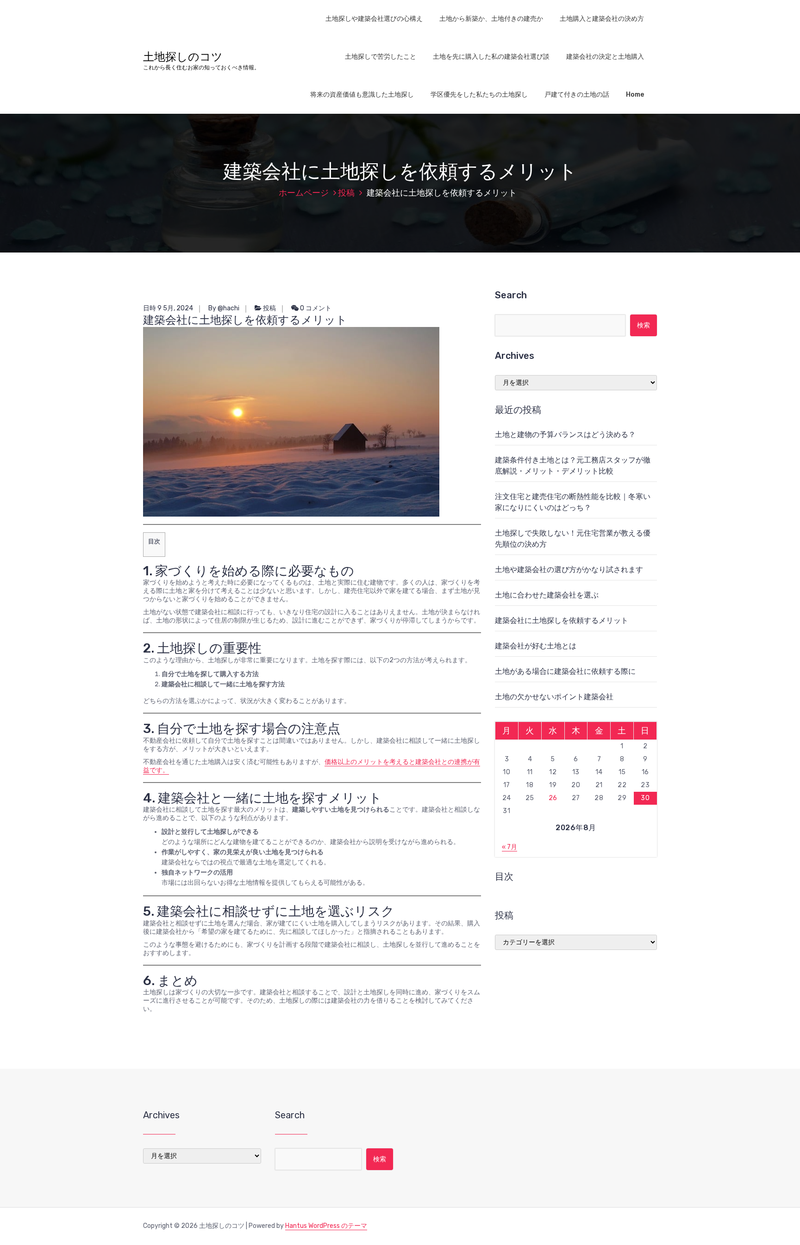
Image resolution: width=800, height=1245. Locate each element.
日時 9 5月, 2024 (168, 308)
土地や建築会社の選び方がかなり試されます (569, 569)
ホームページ (304, 193)
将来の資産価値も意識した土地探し (362, 95)
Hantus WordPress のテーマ (326, 1226)
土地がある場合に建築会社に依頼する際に (565, 671)
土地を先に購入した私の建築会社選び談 (491, 57)
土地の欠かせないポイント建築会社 (554, 696)
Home (635, 95)
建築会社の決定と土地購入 (605, 57)
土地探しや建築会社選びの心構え (374, 19)
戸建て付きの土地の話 (576, 95)
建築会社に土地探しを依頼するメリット (561, 620)
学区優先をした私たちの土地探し (479, 95)
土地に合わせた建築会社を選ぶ (547, 595)
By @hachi (223, 308)
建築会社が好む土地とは (535, 645)
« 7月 (509, 847)
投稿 (346, 193)
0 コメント (315, 308)
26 (553, 798)
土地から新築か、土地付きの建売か (491, 19)
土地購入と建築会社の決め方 (602, 19)
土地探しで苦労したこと (380, 57)
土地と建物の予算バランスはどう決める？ (565, 434)
